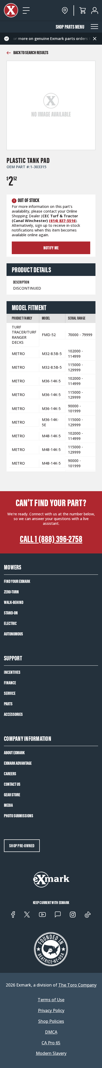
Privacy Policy (51, 1010)
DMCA (51, 1032)
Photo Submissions (18, 815)
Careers (10, 773)
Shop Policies (51, 1021)
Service (9, 693)
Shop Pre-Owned (22, 846)
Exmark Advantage (18, 763)
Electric (10, 623)
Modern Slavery (51, 1053)
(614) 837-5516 (62, 220)
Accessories (13, 714)
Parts (8, 703)
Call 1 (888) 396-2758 (51, 539)
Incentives (12, 672)
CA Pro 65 (51, 1043)
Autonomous (13, 633)
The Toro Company (77, 985)
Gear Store (12, 794)
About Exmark (14, 752)
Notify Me (51, 248)
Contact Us (12, 784)
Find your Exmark (17, 581)
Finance (10, 682)
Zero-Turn (11, 591)
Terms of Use (51, 1000)
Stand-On (11, 612)
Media (8, 805)
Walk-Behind (13, 602)
